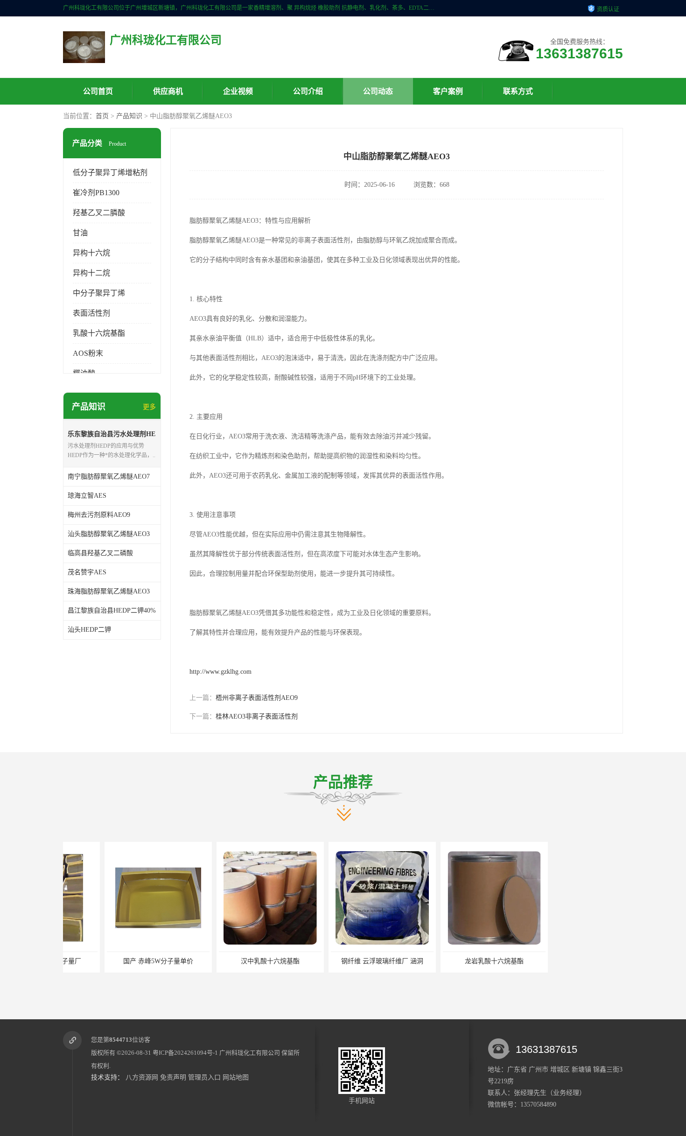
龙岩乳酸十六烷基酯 (452, 961)
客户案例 (448, 91)
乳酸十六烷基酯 (99, 333)
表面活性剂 (91, 313)
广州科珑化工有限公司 (249, 1052)
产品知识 (129, 116)
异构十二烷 (91, 273)
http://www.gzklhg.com (220, 671)
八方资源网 (142, 1077)
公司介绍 (308, 91)
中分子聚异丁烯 (99, 293)
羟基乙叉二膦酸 (99, 213)
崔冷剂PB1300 (96, 193)
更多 (149, 406)
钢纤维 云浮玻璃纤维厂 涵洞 (341, 961)
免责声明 (173, 1077)
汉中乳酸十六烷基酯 (228, 961)
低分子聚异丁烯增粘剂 (110, 172)
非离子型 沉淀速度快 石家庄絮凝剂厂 (567, 961)
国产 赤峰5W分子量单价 (117, 961)
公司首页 (98, 91)
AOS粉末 (88, 353)
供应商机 (168, 91)
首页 (102, 116)
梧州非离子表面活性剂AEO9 (257, 697)
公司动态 (378, 91)
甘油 (80, 233)
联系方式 (518, 91)
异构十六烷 (91, 253)
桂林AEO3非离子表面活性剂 (257, 716)
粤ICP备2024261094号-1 (185, 1052)
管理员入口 (204, 1077)
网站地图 (236, 1077)
